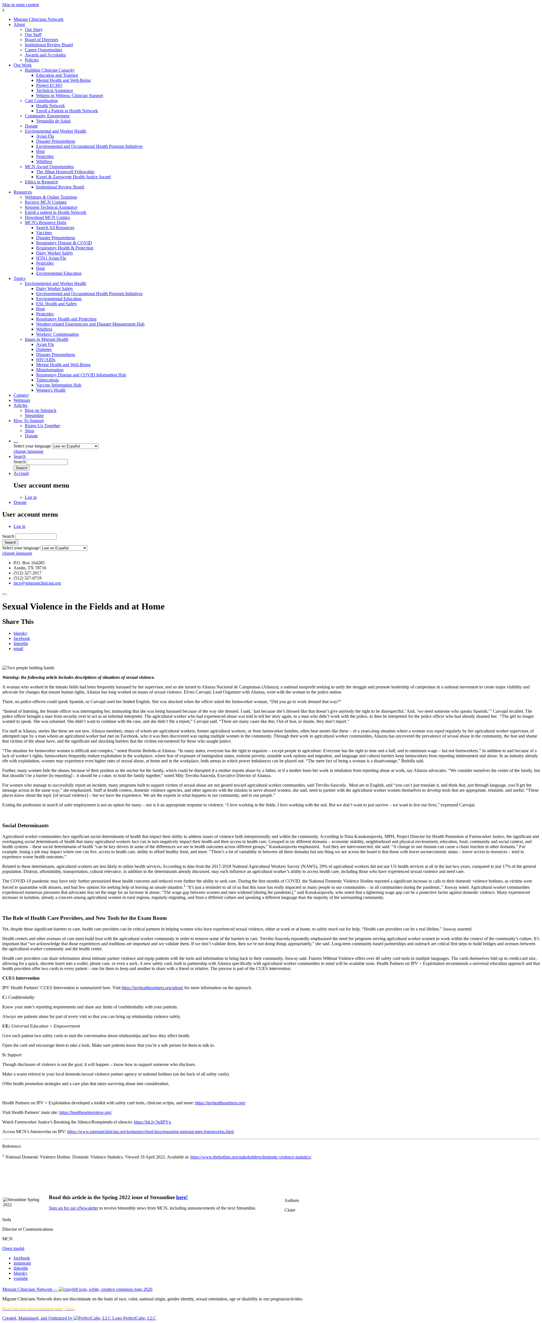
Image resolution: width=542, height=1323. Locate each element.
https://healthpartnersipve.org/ (85, 1112)
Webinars (22, 400)
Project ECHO (49, 85)
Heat (40, 151)
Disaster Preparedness (55, 141)
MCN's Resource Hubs (45, 222)
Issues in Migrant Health (46, 339)
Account (21, 473)
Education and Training (57, 75)
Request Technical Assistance (51, 207)
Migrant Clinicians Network (39, 19)
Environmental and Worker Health (55, 131)
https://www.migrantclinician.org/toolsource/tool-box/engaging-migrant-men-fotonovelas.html (150, 1131)
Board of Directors (41, 39)
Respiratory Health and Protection (66, 319)
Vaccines (44, 232)
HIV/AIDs (45, 359)
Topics (19, 278)
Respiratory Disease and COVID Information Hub (81, 374)
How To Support (29, 420)
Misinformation (50, 369)
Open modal (13, 1248)
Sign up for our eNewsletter (73, 1208)
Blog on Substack (40, 410)
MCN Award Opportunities (49, 166)
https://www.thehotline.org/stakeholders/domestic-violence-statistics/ (250, 1157)
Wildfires (44, 161)
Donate (31, 126)
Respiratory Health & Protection (64, 247)
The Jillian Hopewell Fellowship (65, 171)
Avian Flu (45, 136)
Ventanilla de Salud (53, 121)
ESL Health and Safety (56, 303)
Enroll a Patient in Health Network (67, 110)
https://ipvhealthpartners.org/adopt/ (152, 987)
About (19, 24)
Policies (32, 60)
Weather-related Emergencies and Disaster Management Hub (90, 324)
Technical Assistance (54, 90)
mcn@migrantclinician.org (37, 583)
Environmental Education (59, 273)
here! (182, 1197)
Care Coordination (41, 100)
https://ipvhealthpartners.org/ (220, 1102)
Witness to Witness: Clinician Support (69, 95)
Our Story (34, 29)
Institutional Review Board (49, 44)
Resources (23, 192)
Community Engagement (47, 115)
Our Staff (33, 34)
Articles (20, 405)
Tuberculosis (47, 380)
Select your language (32, 446)
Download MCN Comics (47, 217)
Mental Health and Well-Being (63, 80)
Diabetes (44, 349)
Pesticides (45, 156)
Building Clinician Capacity (50, 70)
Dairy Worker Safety (54, 253)
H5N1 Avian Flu (51, 258)
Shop (29, 430)
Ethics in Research (41, 181)
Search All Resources (55, 227)
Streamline (34, 415)
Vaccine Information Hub (58, 385)
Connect (21, 395)
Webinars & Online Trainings (51, 197)
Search (20, 456)
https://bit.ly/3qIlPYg (152, 1122)
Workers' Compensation (57, 334)
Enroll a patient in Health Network (55, 212)
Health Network (50, 105)
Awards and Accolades (45, 54)
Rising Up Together (42, 425)
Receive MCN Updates (46, 202)
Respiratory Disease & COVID (64, 242)
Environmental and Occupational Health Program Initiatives (89, 146)
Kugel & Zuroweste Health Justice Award (73, 176)
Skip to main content (20, 4)
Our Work (23, 65)
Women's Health (50, 390)
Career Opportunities (43, 49)
